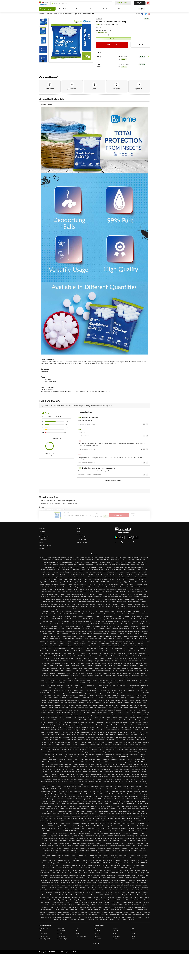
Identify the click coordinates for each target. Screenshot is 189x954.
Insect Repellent (56, 503)
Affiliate (41, 542)
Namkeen (60, 933)
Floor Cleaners (43, 936)
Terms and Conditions (45, 545)
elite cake (116, 931)
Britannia (97, 936)
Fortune (134, 936)
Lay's (133, 939)
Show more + (94, 943)
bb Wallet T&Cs (81, 540)
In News (41, 534)
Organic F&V (43, 933)
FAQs (78, 531)
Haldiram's (97, 939)
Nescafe (115, 928)
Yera (114, 933)
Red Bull (97, 931)
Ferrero (115, 939)
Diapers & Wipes (62, 939)
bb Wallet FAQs (81, 537)
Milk (40, 931)
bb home (99, 19)
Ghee (77, 928)
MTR (133, 928)
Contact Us (80, 534)
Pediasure (135, 931)
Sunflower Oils (43, 928)
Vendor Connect (82, 542)
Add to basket (112, 45)
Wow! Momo (116, 936)
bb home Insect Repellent (56, 510)
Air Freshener (44, 503)
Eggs (77, 933)
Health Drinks (61, 931)
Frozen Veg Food (44, 939)
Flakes (78, 931)
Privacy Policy (43, 540)
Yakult (133, 933)
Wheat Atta (60, 928)
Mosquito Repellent (70, 503)
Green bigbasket (44, 537)
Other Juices (61, 936)
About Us (42, 531)
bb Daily (41, 548)
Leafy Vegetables (81, 936)
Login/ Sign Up (139, 3)
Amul (96, 928)
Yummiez (97, 933)
